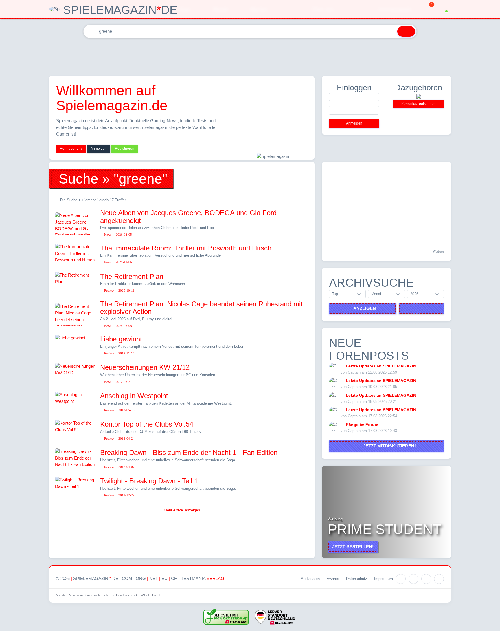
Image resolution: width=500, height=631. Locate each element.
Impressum (383, 579)
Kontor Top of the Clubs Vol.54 (146, 424)
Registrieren (124, 149)
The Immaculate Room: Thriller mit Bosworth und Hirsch (185, 248)
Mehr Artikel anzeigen (182, 510)
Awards (333, 579)
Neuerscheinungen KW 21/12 (145, 367)
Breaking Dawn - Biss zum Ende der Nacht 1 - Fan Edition (188, 452)
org (141, 578)
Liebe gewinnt (121, 339)
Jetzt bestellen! (353, 546)
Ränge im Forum (362, 424)
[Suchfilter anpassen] (389, 31)
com (127, 578)
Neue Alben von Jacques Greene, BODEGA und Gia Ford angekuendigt (188, 216)
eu (164, 578)
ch (174, 578)
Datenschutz (356, 579)
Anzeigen (364, 308)
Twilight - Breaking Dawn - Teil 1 (149, 481)
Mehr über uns (71, 149)
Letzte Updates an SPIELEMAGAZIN (381, 366)
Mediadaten (310, 579)
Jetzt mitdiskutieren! (388, 445)
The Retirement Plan (131, 276)
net (153, 578)
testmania (202, 578)
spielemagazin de (95, 578)
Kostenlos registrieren (418, 104)
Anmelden (99, 149)
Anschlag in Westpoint (134, 396)
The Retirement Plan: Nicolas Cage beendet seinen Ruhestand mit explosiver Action (201, 307)
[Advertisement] (250, 56)
